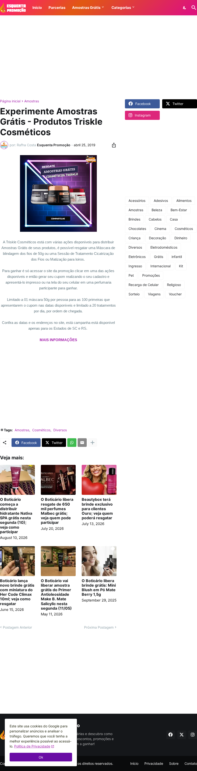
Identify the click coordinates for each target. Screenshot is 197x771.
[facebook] (170, 734)
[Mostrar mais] (92, 442)
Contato (191, 763)
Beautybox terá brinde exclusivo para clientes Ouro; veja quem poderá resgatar (97, 508)
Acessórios (137, 201)
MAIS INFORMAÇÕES (58, 340)
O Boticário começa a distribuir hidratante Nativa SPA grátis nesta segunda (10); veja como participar (16, 515)
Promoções (151, 275)
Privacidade (153, 763)
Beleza (157, 210)
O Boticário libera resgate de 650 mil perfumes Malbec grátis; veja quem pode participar (57, 511)
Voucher (175, 294)
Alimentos (183, 201)
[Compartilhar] (112, 145)
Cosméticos (41, 430)
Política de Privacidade (32, 746)
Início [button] (37, 7)
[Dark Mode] (185, 8)
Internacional (160, 266)
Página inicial (10, 101)
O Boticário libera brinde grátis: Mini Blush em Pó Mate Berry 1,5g (99, 587)
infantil (177, 257)
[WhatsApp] (71, 442)
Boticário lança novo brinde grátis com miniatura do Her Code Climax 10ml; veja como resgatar (17, 592)
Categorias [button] (121, 7)
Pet (131, 275)
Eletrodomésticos (163, 247)
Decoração (157, 238)
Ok (41, 757)
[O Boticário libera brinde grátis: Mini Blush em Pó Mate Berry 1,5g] (99, 561)
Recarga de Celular (144, 285)
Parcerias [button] (57, 7)
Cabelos (155, 219)
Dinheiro (180, 238)
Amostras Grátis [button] (86, 7)
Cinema (160, 229)
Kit (181, 266)
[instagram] (192, 734)
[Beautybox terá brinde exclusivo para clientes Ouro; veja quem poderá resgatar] (99, 480)
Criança (135, 238)
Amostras (31, 101)
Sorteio (134, 294)
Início (134, 763)
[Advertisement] (98, 57)
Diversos (60, 430)
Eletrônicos (137, 257)
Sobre (174, 763)
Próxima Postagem (99, 627)
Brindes (134, 219)
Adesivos (161, 201)
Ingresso (135, 266)
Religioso (174, 285)
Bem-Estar (179, 210)
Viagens (154, 294)
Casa (174, 219)
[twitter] (181, 734)
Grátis (158, 257)
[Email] (82, 442)
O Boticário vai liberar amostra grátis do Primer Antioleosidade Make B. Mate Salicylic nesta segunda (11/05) (56, 594)
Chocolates (137, 229)
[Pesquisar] (193, 8)
